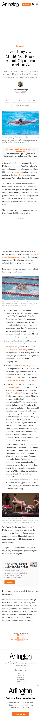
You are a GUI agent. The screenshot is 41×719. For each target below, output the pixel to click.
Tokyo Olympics (20, 175)
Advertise (20, 679)
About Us (20, 673)
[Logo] (10, 4)
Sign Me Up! (20, 714)
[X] (19, 100)
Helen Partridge (21, 89)
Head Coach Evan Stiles (15, 393)
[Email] (29, 100)
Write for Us (20, 681)
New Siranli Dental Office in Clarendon (16, 565)
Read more (9, 582)
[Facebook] (14, 100)
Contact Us (20, 675)
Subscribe (20, 677)
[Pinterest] (24, 100)
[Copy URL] (34, 100)
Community (20, 46)
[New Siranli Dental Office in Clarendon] (33, 564)
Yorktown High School (28, 365)
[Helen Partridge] (20, 84)
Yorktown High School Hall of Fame (20, 380)
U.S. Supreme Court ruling (16, 349)
